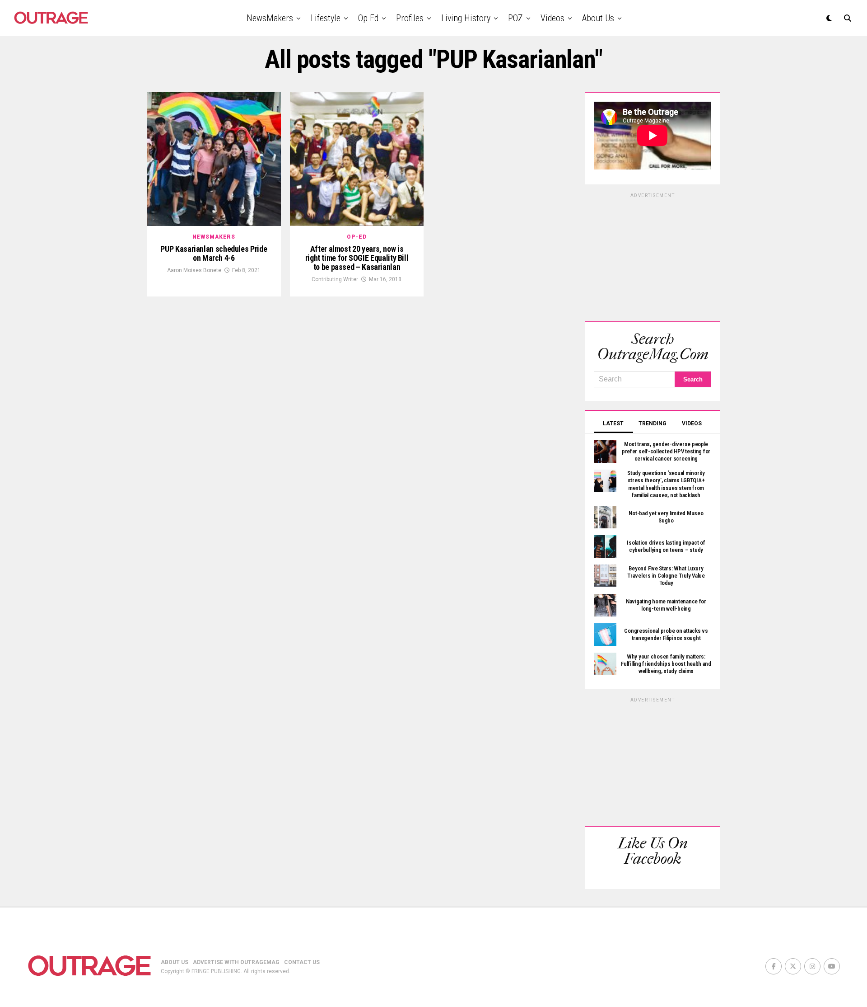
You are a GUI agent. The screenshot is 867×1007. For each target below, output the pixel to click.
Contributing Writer (335, 279)
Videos (552, 18)
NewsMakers (270, 18)
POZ (515, 18)
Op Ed (368, 18)
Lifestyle (325, 18)
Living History (465, 18)
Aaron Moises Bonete (194, 270)
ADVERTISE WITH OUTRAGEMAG (236, 962)
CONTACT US (302, 962)
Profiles (410, 18)
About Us (598, 18)
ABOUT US (174, 962)
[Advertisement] (652, 255)
